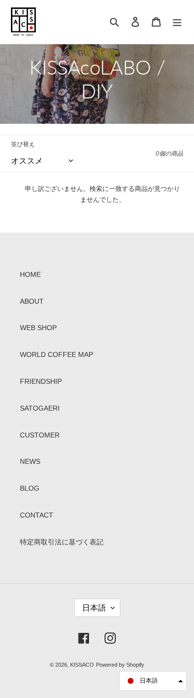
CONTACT (36, 515)
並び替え (23, 144)
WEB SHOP (38, 328)
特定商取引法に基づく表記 (61, 542)
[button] (153, 681)
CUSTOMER (40, 435)
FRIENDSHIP (41, 381)
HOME (30, 274)
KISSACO (82, 665)
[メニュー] (177, 22)
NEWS (30, 461)
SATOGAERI (40, 408)
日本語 (94, 608)
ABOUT (32, 301)
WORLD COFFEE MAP (56, 354)
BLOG (29, 488)
